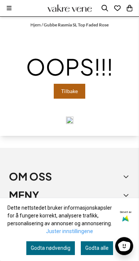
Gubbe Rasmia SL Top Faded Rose (76, 25)
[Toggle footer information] (127, 176)
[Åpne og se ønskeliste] (117, 8)
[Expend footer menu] (127, 195)
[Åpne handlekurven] (129, 8)
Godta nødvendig (50, 248)
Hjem (36, 25)
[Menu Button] (9, 8)
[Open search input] (105, 8)
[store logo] (69, 8)
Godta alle (97, 248)
